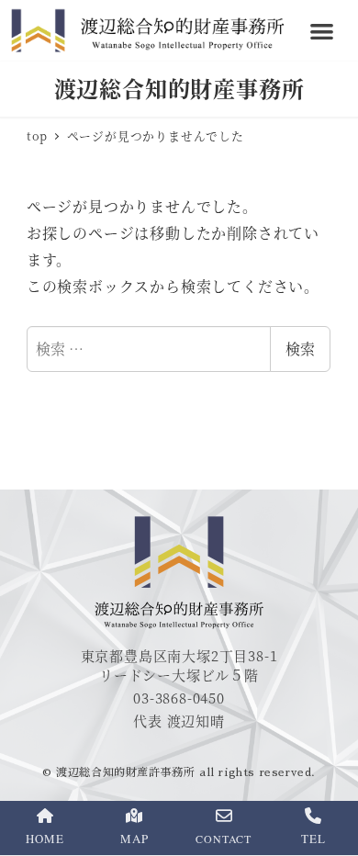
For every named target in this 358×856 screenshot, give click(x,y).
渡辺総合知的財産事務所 (179, 88)
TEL (313, 838)
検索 (300, 348)
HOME (44, 838)
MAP (134, 838)
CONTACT (224, 838)
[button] (322, 31)
